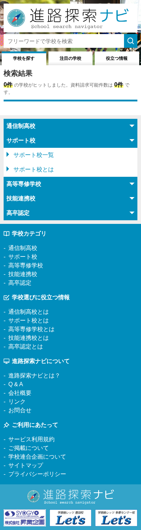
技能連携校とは (28, 338)
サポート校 (22, 257)
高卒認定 (19, 283)
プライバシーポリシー (37, 474)
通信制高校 (22, 248)
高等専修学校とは (31, 329)
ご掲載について (28, 448)
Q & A (15, 384)
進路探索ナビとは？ (34, 375)
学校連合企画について (37, 457)
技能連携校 (22, 274)
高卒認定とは (25, 346)
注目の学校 (70, 58)
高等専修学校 (25, 265)
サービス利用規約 (31, 439)
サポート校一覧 (33, 155)
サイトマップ (25, 465)
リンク (17, 401)
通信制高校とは (28, 312)
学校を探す (24, 58)
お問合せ (19, 410)
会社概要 (19, 393)
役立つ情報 (117, 58)
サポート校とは (33, 169)
